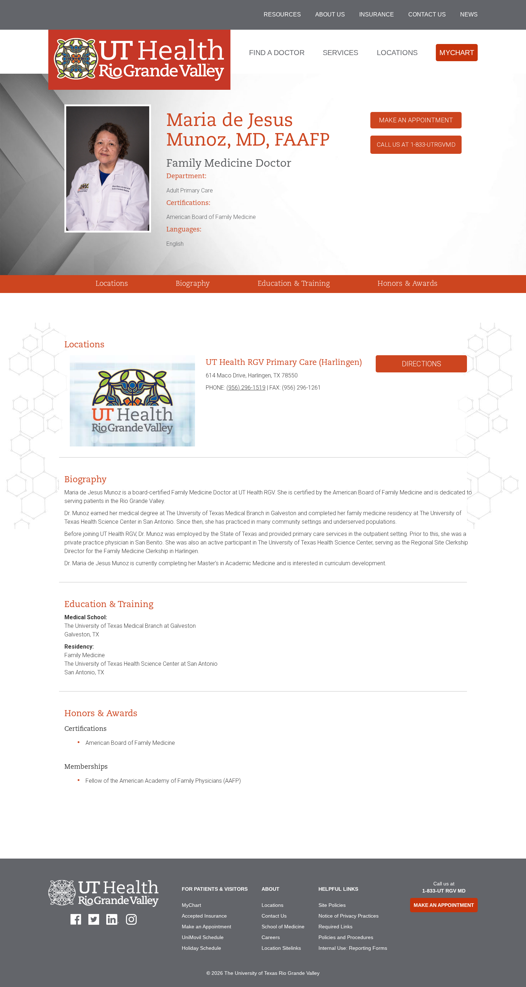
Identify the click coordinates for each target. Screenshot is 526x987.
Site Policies (332, 905)
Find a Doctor (277, 53)
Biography (193, 284)
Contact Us (427, 14)
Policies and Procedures (345, 937)
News (469, 14)
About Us (330, 14)
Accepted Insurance (204, 916)
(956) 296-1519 (246, 387)
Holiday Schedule (201, 948)
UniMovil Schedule (203, 937)
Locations (397, 53)
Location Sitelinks (281, 948)
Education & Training (294, 284)
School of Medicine (283, 926)
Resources (282, 14)
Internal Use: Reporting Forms (352, 948)
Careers (271, 937)
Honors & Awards (408, 284)
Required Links (335, 926)
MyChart (456, 53)
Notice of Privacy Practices (348, 916)
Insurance (376, 14)
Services (340, 53)
